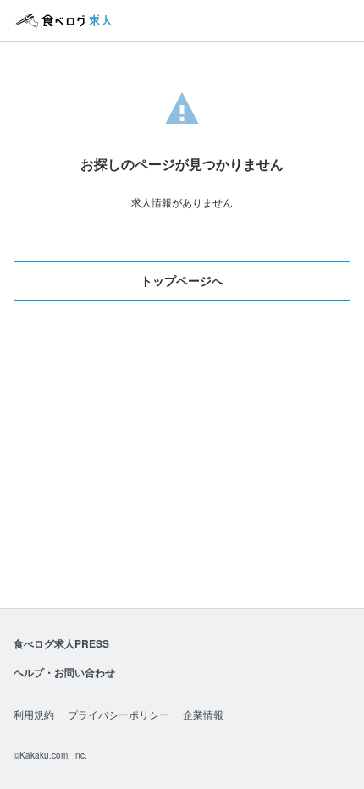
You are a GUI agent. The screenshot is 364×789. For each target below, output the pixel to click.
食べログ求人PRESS (61, 643)
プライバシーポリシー (118, 714)
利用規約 (34, 714)
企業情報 (203, 714)
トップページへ (182, 280)
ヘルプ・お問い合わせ (64, 672)
